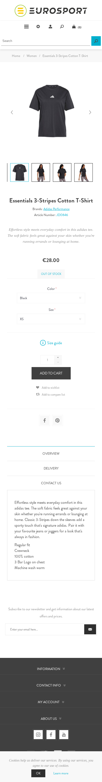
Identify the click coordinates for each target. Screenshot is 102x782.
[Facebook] (51, 734)
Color (51, 288)
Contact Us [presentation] (51, 483)
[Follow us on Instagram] (38, 734)
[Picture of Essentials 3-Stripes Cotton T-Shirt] (19, 163)
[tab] (51, 453)
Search (96, 41)
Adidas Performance (56, 209)
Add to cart (51, 373)
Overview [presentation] (51, 453)
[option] (18, 163)
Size (51, 309)
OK (38, 773)
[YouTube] (63, 734)
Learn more (60, 773)
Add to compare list (53, 394)
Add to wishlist (50, 387)
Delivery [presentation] (51, 468)
